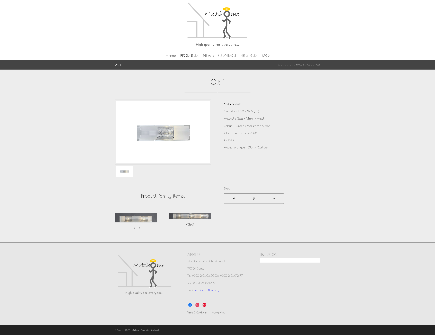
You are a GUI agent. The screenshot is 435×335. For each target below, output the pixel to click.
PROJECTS (249, 55)
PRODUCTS (189, 55)
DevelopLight (155, 330)
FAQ (265, 55)
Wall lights (310, 65)
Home (171, 55)
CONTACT (227, 55)
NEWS (208, 55)
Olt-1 (118, 64)
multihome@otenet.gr (208, 290)
